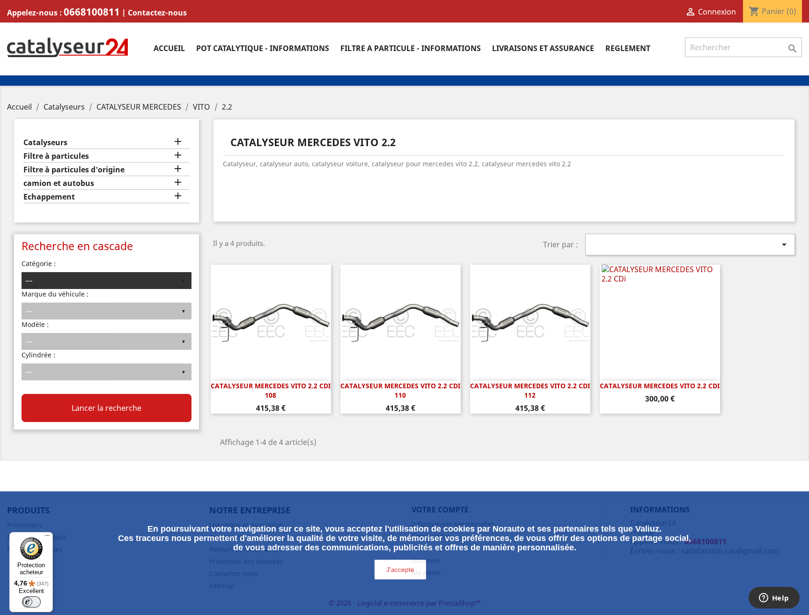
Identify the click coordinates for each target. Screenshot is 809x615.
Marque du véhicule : (55, 293)
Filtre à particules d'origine (74, 170)
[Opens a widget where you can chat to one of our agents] (774, 598)
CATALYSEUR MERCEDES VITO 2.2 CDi (660, 385)
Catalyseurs (45, 143)
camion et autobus (58, 183)
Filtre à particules (56, 156)
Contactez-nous (157, 12)
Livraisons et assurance (543, 48)
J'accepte (400, 569)
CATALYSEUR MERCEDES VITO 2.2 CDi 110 (400, 390)
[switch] (31, 602)
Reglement (627, 48)
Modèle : (35, 324)
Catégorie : (39, 263)
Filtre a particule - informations (410, 48)
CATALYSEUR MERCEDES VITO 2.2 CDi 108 (271, 390)
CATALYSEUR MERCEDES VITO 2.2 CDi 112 (530, 390)
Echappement (49, 197)
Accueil (169, 48)
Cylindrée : (38, 354)
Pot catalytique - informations (262, 48)
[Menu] (47, 537)
